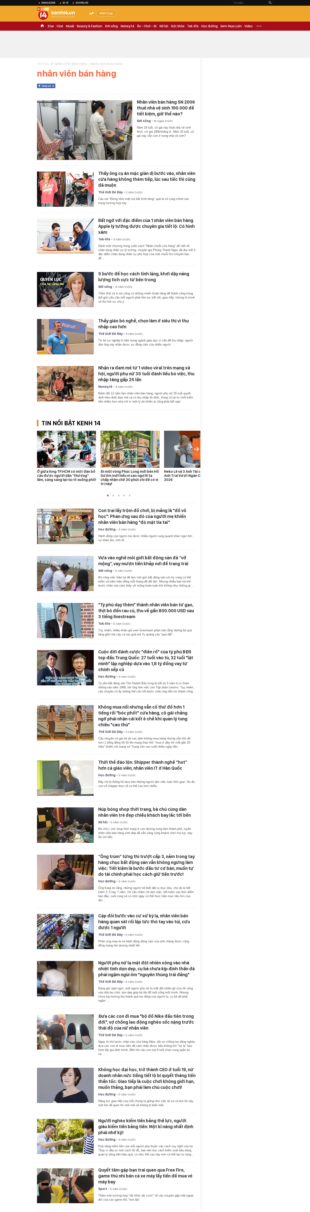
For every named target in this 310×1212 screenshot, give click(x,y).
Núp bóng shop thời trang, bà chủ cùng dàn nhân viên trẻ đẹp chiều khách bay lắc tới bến (144, 812)
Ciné (60, 26)
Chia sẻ (48, 85)
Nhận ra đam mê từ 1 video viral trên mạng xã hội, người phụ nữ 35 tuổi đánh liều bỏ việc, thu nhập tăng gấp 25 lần (146, 373)
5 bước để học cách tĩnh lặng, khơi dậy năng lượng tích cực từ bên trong (143, 276)
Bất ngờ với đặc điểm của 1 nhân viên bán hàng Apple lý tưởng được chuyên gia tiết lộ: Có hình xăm (146, 226)
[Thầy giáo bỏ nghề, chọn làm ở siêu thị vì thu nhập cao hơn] (65, 336)
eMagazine (48, 2)
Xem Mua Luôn (231, 26)
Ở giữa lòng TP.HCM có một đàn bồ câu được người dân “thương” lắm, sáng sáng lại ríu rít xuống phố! (66, 475)
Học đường (209, 26)
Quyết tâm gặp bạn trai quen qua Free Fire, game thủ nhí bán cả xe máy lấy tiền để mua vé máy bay (145, 1176)
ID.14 (65, 2)
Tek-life (193, 26)
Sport (102, 1189)
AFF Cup (107, 13)
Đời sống (111, 26)
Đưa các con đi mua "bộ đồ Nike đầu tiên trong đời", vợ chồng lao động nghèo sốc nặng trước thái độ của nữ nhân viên (146, 1022)
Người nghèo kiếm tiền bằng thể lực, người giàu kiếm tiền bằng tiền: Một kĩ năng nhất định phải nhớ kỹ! (145, 1126)
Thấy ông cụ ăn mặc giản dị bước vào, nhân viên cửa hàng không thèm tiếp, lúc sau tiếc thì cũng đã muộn (146, 179)
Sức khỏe (178, 26)
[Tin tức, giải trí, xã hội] (59, 14)
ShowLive (82, 2)
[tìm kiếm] (270, 3)
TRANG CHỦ (42, 26)
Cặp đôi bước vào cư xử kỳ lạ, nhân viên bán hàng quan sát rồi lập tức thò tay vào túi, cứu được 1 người (144, 921)
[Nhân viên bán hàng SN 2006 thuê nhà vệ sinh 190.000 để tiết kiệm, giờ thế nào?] (84, 130)
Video (248, 26)
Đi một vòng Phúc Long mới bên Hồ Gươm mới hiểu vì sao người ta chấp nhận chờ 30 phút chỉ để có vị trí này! (130, 477)
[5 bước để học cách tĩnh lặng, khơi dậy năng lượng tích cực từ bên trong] (65, 289)
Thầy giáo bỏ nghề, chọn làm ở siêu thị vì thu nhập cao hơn (143, 323)
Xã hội (163, 26)
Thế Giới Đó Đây (110, 192)
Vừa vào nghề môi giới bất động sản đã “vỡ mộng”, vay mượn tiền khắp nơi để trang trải (143, 560)
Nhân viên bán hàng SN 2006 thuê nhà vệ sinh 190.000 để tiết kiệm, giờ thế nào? (166, 108)
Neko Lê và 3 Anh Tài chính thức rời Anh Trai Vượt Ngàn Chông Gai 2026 (193, 475)
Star (51, 26)
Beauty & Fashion (89, 26)
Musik (70, 26)
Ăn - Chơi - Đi (147, 26)
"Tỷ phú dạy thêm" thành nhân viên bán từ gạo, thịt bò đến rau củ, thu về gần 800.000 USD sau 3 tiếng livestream (146, 610)
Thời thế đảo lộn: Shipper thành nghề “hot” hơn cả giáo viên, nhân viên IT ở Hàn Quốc (142, 765)
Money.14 (127, 26)
